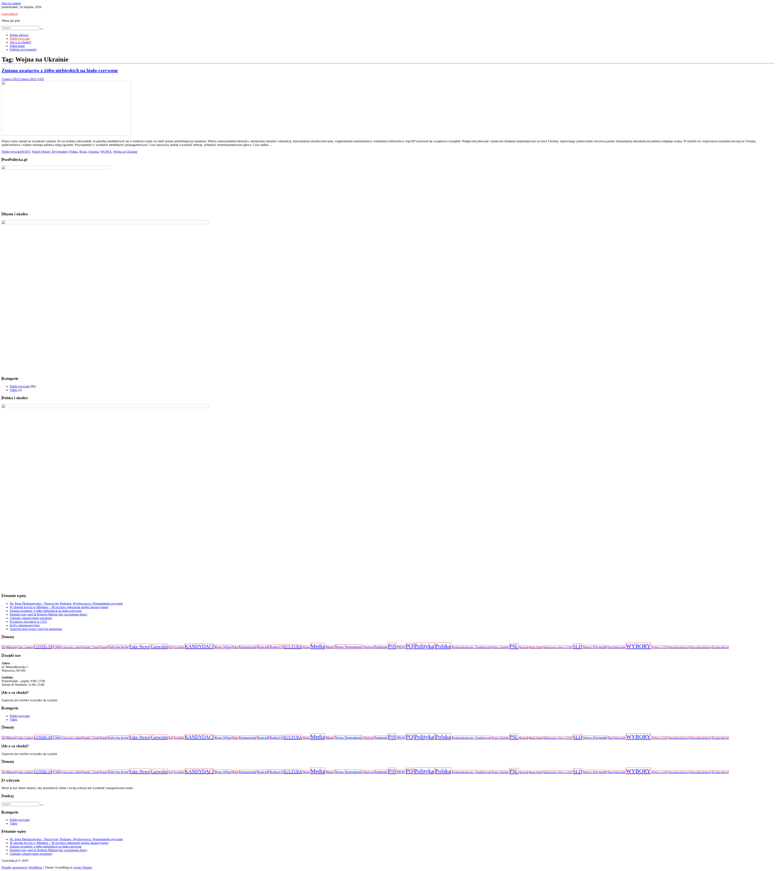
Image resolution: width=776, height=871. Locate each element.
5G (3, 647)
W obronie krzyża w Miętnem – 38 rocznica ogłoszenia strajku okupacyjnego (59, 607)
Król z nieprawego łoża (25, 625)
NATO (26, 151)
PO (409, 646)
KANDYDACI (199, 646)
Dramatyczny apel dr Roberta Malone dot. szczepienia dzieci (48, 614)
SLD (577, 646)
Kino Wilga (223, 647)
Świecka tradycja (720, 647)
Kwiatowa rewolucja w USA (28, 621)
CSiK (57, 647)
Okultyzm (368, 647)
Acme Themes (82, 867)
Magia (306, 647)
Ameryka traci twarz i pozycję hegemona (36, 629)
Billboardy (11, 647)
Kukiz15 (276, 647)
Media (317, 646)
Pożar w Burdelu (500, 647)
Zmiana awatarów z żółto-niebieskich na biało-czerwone (60, 70)
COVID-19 (43, 646)
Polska (73, 151)
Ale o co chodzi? (20, 42)
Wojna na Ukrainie (125, 151)
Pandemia (380, 647)
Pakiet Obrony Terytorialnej (50, 151)
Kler (235, 647)
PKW (401, 647)
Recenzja (524, 647)
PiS (392, 646)
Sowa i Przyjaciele (595, 647)
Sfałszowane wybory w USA (558, 647)
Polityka (424, 646)
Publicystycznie (20, 38)
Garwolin (159, 646)
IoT (171, 647)
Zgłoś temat (17, 46)
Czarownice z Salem (71, 647)
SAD (40, 79)
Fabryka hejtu (118, 647)
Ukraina (93, 151)
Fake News (139, 646)
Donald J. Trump (90, 647)
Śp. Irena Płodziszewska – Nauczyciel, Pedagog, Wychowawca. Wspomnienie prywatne (66, 603)
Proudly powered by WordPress (22, 867)
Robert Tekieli (535, 647)
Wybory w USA (660, 647)
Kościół (263, 647)
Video (13, 390)
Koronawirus (247, 647)
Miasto (330, 647)
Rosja (83, 151)
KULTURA (293, 646)
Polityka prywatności (23, 49)
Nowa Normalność (348, 647)
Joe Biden (179, 647)
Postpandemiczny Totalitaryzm (471, 647)
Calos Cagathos (25, 647)
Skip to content (11, 3)
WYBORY (638, 646)
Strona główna (19, 35)
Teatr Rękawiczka (616, 647)
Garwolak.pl (10, 14)
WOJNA (106, 151)
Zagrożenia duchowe (679, 647)
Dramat (103, 647)
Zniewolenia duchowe (700, 647)
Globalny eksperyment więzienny (31, 618)
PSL (513, 646)
